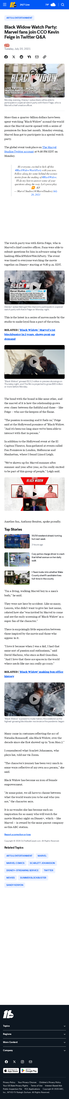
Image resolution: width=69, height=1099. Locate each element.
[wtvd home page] (8, 1014)
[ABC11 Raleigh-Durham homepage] (13, 4)
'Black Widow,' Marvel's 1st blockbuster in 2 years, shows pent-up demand (29, 334)
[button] (4, 4)
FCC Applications (32, 1089)
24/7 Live (24, 4)
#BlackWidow (49, 177)
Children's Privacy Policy (50, 1082)
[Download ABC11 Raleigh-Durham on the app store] (11, 1070)
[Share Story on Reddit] (21, 57)
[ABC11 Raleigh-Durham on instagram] (22, 1062)
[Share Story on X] (14, 57)
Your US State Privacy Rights (15, 1086)
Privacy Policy (9, 1082)
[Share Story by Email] (37, 57)
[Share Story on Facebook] (6, 57)
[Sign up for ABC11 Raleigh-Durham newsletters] (30, 1062)
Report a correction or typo (17, 834)
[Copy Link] (44, 57)
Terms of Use (36, 1086)
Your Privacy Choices (27, 1082)
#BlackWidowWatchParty (28, 170)
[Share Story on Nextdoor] (29, 57)
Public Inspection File (12, 1089)
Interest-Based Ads (53, 1086)
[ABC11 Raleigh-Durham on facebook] (6, 1062)
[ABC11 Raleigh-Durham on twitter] (14, 1062)
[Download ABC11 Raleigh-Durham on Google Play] (29, 1070)
